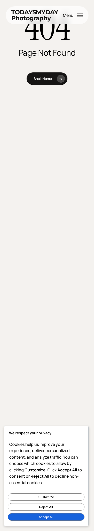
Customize (46, 497)
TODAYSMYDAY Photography (34, 15)
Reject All (46, 507)
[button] (73, 15)
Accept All (46, 517)
